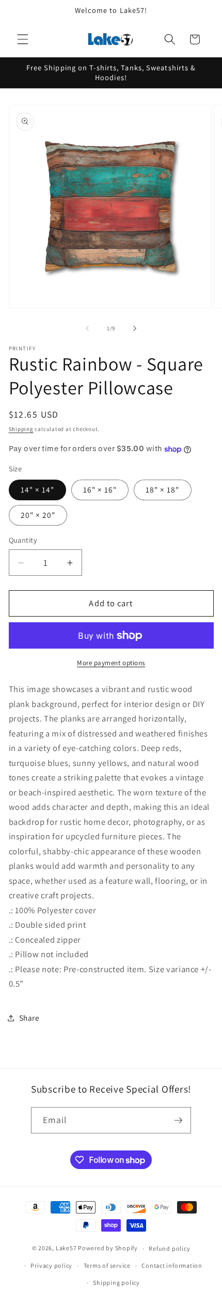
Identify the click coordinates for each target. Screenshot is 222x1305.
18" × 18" (163, 489)
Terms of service (107, 1265)
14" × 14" (38, 489)
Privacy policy (51, 1265)
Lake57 (66, 1248)
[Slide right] (134, 328)
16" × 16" (100, 489)
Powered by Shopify (108, 1248)
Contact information (171, 1265)
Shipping (21, 429)
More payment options (111, 662)
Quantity (23, 540)
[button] (22, 39)
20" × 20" (38, 515)
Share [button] (29, 1017)
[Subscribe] (178, 1120)
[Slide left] (87, 328)
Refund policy (169, 1248)
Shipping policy (116, 1282)
